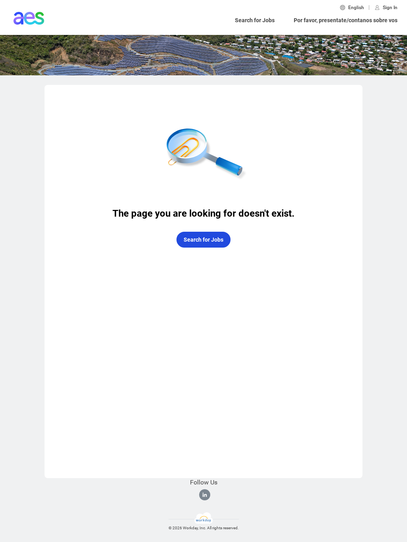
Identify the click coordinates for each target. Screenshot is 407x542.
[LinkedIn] (204, 494)
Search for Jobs (255, 20)
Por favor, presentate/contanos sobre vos (345, 20)
